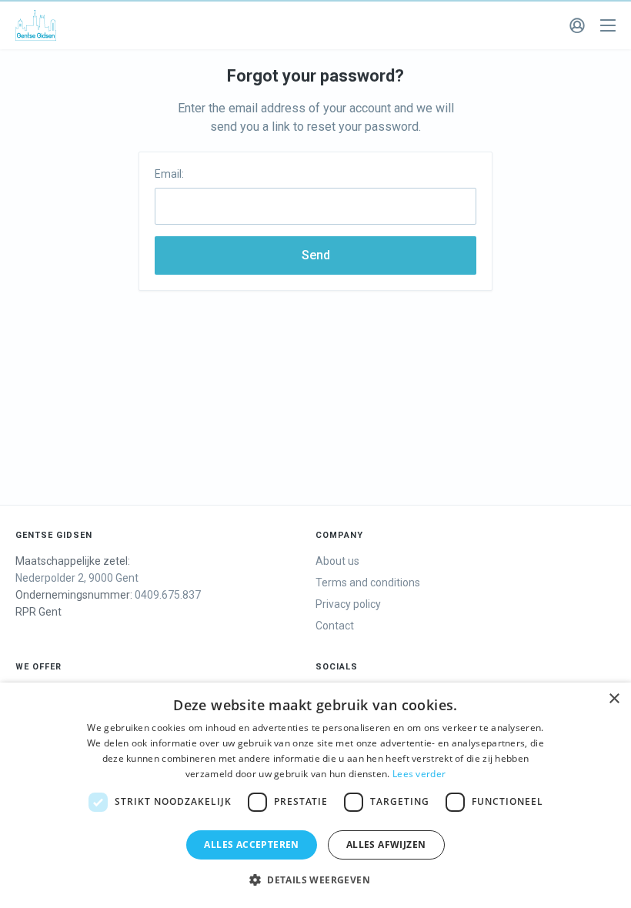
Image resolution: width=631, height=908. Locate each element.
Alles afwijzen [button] (386, 844)
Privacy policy (348, 604)
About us (337, 561)
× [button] (613, 699)
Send (316, 255)
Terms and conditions (368, 582)
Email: (169, 174)
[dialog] (315, 795)
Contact (335, 625)
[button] (315, 880)
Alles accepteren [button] (251, 844)
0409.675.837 (168, 595)
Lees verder (419, 773)
